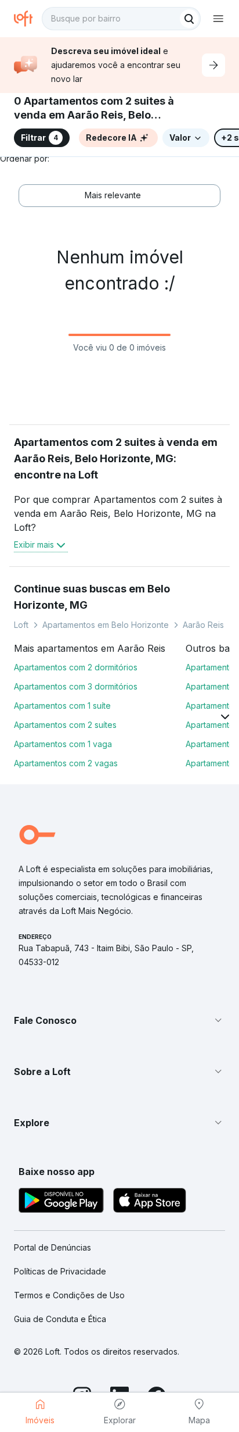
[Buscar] (189, 18)
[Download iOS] (149, 1202)
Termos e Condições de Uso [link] (69, 1295)
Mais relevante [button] (113, 195)
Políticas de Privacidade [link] (60, 1271)
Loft (21, 625)
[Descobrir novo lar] (213, 65)
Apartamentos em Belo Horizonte (105, 625)
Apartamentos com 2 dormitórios (75, 667)
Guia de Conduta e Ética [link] (60, 1319)
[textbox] (121, 18)
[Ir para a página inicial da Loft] (28, 18)
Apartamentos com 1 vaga (63, 744)
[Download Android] (61, 1202)
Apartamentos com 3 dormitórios (75, 686)
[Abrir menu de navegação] (218, 18)
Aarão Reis (203, 625)
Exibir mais (34, 544)
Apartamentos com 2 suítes (65, 725)
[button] (119, 1020)
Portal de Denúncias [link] (52, 1247)
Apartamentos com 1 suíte (62, 705)
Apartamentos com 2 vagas (66, 763)
